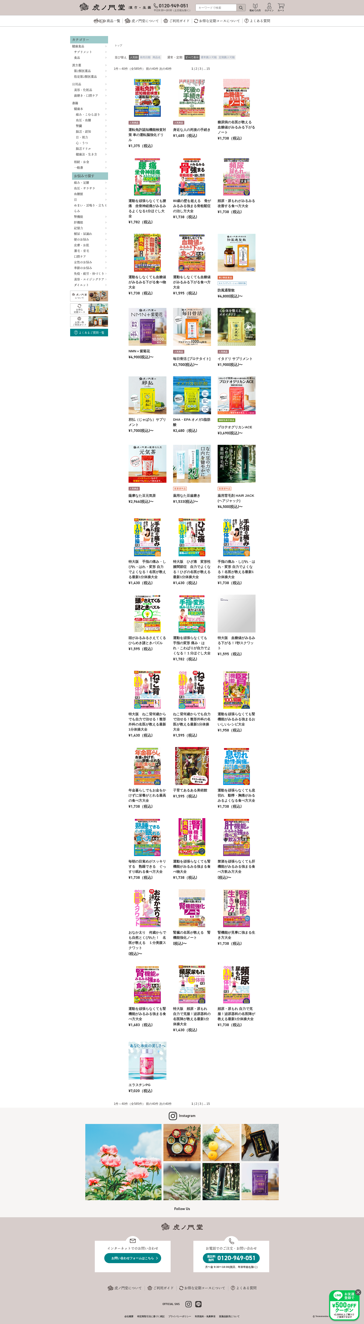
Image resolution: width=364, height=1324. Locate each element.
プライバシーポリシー (179, 1316)
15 (208, 68)
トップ (118, 45)
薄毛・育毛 (81, 251)
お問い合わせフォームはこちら (132, 1258)
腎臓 (79, 126)
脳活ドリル (83, 148)
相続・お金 (81, 162)
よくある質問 (246, 1288)
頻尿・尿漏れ (83, 234)
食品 (77, 57)
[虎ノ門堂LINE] (198, 1303)
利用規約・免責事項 (205, 1316)
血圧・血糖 (83, 120)
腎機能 (78, 216)
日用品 (76, 84)
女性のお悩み (83, 262)
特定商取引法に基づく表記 (151, 1316)
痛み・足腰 (81, 182)
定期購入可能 (227, 57)
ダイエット (81, 285)
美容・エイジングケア (89, 279)
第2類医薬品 (82, 71)
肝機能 (78, 222)
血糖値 (78, 194)
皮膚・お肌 (81, 245)
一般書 (78, 167)
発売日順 (145, 57)
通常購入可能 (209, 57)
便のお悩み (81, 239)
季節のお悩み (83, 268)
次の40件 (165, 68)
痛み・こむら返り (88, 114)
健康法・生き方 (86, 154)
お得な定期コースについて (204, 1288)
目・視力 (82, 137)
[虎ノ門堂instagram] (190, 1303)
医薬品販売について (229, 1316)
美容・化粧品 (83, 90)
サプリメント (83, 52)
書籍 (75, 103)
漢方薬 (76, 65)
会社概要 (128, 1316)
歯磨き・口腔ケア (86, 95)
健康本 (78, 109)
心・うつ (82, 143)
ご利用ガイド (163, 1288)
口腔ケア (80, 256)
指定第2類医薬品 (85, 76)
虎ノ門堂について (128, 1288)
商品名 (157, 57)
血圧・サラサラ (84, 188)
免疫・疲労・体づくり (89, 273)
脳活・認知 (83, 131)
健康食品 (78, 46)
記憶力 (78, 228)
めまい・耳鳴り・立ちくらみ (90, 208)
